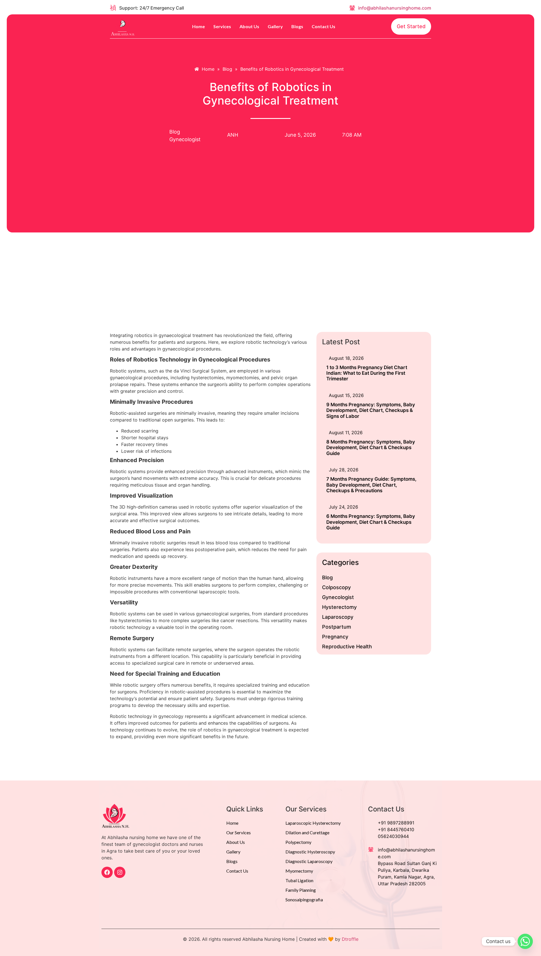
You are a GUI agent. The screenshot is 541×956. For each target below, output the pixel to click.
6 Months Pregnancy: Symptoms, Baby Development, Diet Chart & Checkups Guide (370, 522)
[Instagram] (119, 872)
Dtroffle (350, 939)
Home (198, 26)
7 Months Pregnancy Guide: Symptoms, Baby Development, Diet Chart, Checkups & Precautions (371, 484)
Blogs (297, 26)
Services (222, 26)
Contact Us (323, 26)
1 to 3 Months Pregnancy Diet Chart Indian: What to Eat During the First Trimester (366, 373)
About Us (249, 26)
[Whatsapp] (525, 941)
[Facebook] (107, 872)
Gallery (275, 26)
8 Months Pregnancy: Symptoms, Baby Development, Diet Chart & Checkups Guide (370, 447)
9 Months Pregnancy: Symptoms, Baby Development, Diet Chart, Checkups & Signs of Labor (370, 410)
